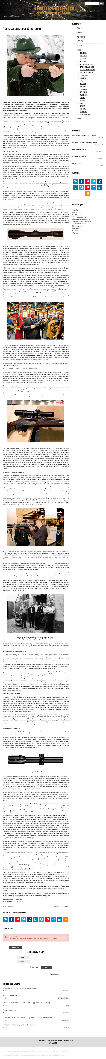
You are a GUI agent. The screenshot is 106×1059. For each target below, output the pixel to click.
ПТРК (81, 81)
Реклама (75, 228)
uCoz (84, 224)
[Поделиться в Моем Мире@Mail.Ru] (53, 919)
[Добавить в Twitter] (23, 919)
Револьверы (83, 53)
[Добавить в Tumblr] (29, 919)
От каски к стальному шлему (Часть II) (18, 1025)
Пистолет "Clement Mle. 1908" (84, 136)
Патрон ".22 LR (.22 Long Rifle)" (84, 142)
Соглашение (77, 215)
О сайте (75, 210)
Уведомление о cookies (81, 222)
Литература (80, 41)
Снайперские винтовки (87, 67)
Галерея (79, 46)
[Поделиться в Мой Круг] (47, 919)
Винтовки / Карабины (63, 998)
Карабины (83, 87)
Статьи (78, 50)
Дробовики (83, 89)
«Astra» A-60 (77, 163)
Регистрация (15, 947)
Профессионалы (85, 115)
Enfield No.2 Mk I (79, 156)
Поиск (78, 118)
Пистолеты (83, 56)
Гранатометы (84, 75)
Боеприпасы (81, 37)
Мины (81, 103)
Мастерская (83, 109)
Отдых (75, 233)
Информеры (77, 226)
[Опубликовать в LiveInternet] (35, 919)
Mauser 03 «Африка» (11, 995)
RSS (4, 3)
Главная (79, 28)
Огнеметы (83, 78)
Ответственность (79, 217)
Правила (75, 212)
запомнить (35, 967)
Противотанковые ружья (87, 70)
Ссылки (75, 231)
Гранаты (82, 101)
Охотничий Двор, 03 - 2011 (13, 901)
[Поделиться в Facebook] (11, 919)
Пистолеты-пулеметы (86, 73)
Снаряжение (83, 92)
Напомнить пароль (55, 974)
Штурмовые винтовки (86, 64)
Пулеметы (83, 59)
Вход (14, 3)
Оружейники (83, 112)
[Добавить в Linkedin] (59, 919)
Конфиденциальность (81, 219)
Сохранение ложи (10, 1010)
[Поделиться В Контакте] (5, 919)
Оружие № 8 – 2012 (80, 149)
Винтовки (83, 84)
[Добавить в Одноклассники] (65, 919)
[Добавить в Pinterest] (17, 919)
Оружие (79, 32)
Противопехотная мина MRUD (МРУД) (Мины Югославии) (26, 1003)
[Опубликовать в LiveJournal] (41, 919)
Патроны (82, 98)
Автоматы (83, 61)
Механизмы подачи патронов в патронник (19, 988)
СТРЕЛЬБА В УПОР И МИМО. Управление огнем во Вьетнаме (28, 1018)
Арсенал (82, 106)
